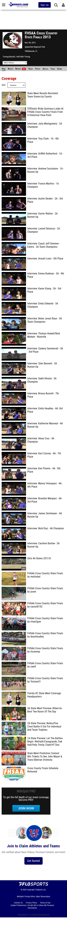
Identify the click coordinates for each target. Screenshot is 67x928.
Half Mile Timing (23, 56)
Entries (59, 69)
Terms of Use (45, 903)
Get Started (33, 860)
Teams (53, 69)
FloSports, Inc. (40, 890)
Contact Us (18, 903)
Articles (45, 69)
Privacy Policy (31, 903)
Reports (20, 69)
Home (4, 69)
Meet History (9, 63)
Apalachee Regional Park (35, 47)
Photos (37, 69)
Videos (30, 69)
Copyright (31, 890)
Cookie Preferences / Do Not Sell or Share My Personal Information (32, 906)
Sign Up (44, 5)
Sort (3, 85)
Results (10, 69)
